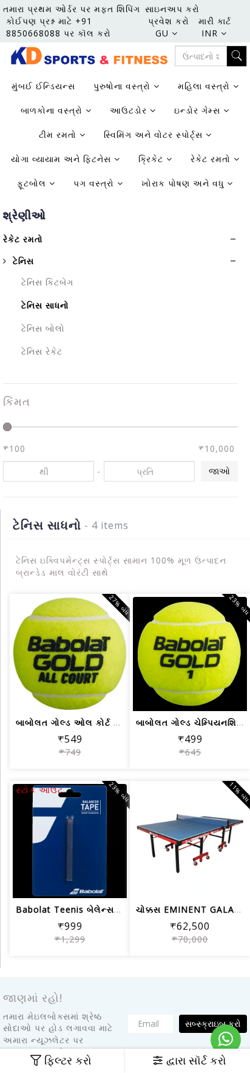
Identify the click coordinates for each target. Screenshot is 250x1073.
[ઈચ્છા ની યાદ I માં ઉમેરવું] (55, 694)
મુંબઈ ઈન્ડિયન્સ (43, 86)
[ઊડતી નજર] (114, 694)
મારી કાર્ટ (214, 21)
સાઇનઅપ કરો (172, 9)
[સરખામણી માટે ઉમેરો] (85, 694)
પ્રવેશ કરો (168, 21)
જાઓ (219, 471)
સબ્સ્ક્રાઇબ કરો (213, 1023)
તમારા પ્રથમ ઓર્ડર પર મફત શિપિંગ (71, 9)
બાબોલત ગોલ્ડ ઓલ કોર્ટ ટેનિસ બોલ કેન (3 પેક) (109, 722)
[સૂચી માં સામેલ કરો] (26, 694)
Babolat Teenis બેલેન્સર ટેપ (74, 909)
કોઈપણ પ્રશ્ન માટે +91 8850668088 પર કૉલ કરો (58, 27)
